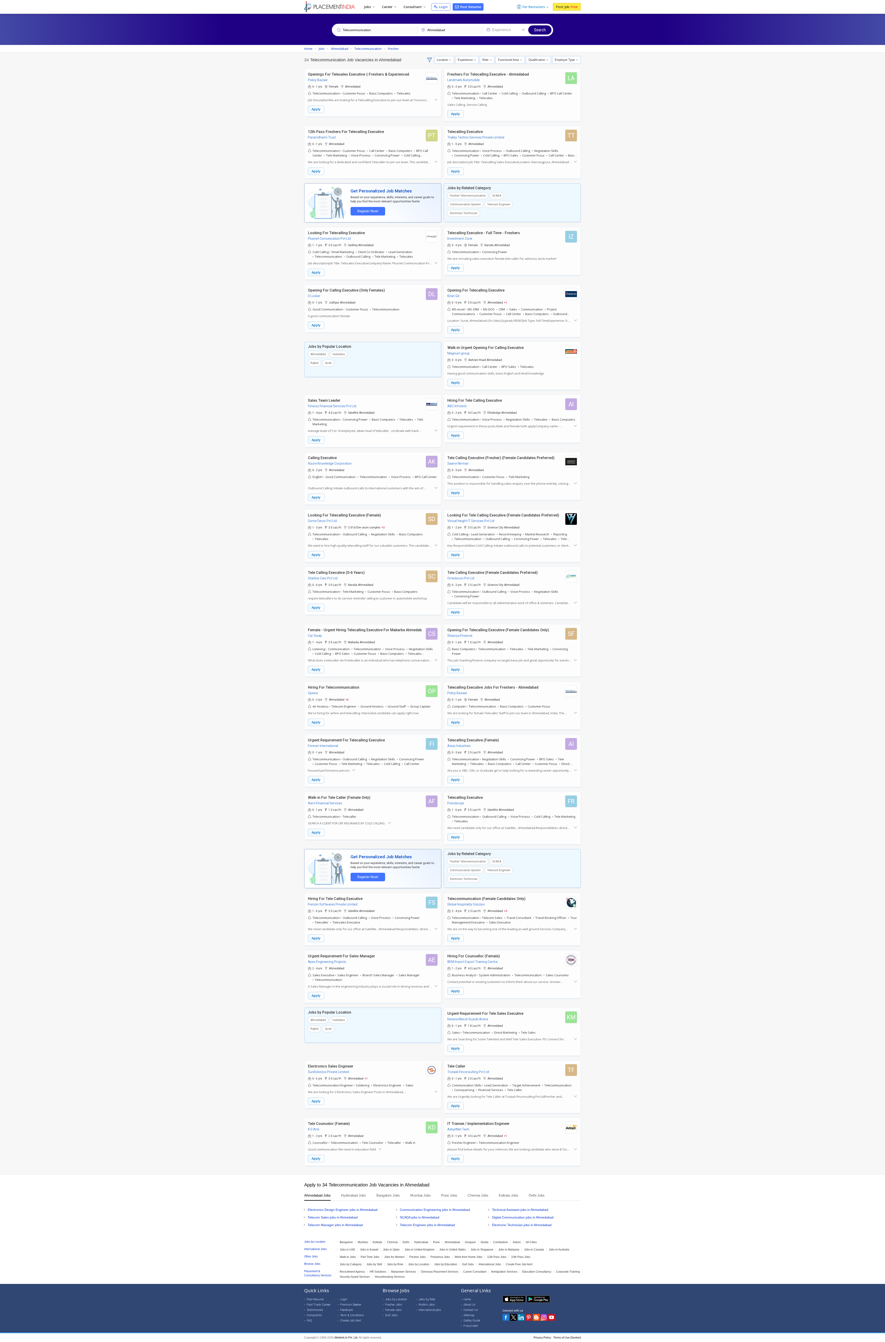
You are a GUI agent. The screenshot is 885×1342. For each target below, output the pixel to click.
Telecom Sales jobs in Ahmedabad (333, 1217)
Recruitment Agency (352, 1271)
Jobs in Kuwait (369, 1249)
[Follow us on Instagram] (543, 1317)
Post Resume (470, 7)
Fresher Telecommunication (468, 195)
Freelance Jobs (440, 1257)
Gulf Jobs (468, 1264)
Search (540, 29)
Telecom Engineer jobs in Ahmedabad (427, 1225)
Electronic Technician (464, 213)
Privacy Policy (542, 1337)
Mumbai (363, 1242)
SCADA (496, 195)
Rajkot (314, 363)
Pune (436, 1242)
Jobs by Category (351, 1264)
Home (467, 1299)
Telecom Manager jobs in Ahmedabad (335, 1225)
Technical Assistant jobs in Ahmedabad (520, 1210)
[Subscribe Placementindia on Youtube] (551, 1317)
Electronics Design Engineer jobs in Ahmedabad (343, 1210)
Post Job (567, 6)
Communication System (465, 204)
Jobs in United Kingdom (419, 1249)
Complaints (314, 1315)
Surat (328, 363)
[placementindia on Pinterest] (528, 1317)
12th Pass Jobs (496, 1257)
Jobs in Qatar (391, 1249)
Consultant (413, 7)
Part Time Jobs (370, 1257)
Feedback (346, 1310)
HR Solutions (378, 1271)
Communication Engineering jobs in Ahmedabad (435, 1210)
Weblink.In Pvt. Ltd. (346, 1337)
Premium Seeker (350, 1304)
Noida (484, 1242)
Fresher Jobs (417, 1257)
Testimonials (315, 1310)
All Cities (531, 1242)
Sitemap (469, 1315)
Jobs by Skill (374, 1264)
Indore (517, 1242)
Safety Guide (471, 1320)
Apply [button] (316, 109)
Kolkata (377, 1242)
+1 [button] (505, 302)
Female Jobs (393, 1310)
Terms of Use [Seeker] (567, 1337)
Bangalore (346, 1242)
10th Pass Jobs (520, 1257)
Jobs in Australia (559, 1249)
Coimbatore (500, 1242)
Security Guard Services (355, 1276)
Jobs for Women (394, 1257)
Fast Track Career (319, 1304)
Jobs (368, 7)
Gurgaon (470, 1242)
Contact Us (470, 1310)
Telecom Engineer (498, 204)
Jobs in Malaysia (508, 1249)
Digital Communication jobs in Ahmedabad (523, 1217)
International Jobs (490, 1264)
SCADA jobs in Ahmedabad (419, 1217)
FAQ (309, 1320)
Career (387, 7)
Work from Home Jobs (468, 1257)
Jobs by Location (418, 1264)
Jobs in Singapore (482, 1249)
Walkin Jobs (427, 1304)
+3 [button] (383, 527)
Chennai (392, 1242)
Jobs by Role (395, 1264)
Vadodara (338, 354)
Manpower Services (403, 1271)
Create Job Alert (350, 1320)
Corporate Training (568, 1271)
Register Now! (367, 211)
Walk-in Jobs (348, 1257)
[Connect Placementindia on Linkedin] (521, 1317)
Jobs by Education (445, 1264)
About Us (469, 1304)
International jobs (430, 1310)
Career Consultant (474, 1271)
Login (443, 7)
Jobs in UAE (347, 1249)
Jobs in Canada (534, 1249)
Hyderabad (421, 1242)
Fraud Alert (470, 1325)
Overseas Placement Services (439, 1271)
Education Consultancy (536, 1271)
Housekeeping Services (390, 1276)
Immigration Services (504, 1271)
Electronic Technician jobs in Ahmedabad (522, 1225)
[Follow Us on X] (513, 1317)
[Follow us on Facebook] (505, 1317)
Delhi (406, 1242)
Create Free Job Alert (519, 1264)
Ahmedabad (318, 354)
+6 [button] (347, 699)
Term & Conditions (352, 1315)
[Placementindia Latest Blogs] (536, 1317)
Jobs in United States (452, 1249)
